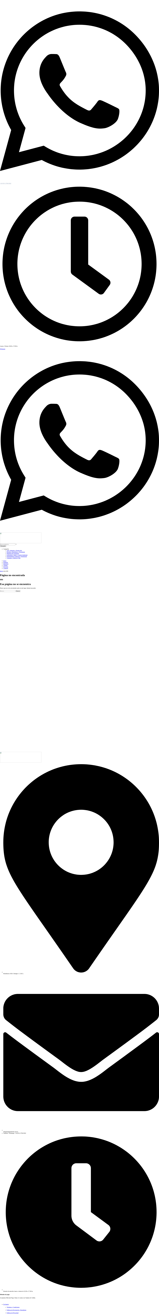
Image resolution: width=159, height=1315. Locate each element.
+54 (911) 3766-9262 (5, 183)
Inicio (1, 571)
